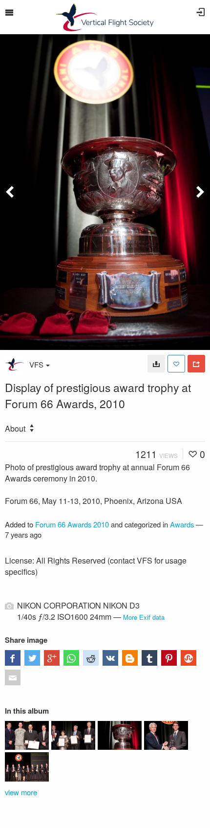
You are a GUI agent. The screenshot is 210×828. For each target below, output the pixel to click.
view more (21, 792)
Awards (182, 524)
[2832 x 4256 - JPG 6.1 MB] (156, 363)
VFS (36, 364)
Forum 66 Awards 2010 (72, 524)
